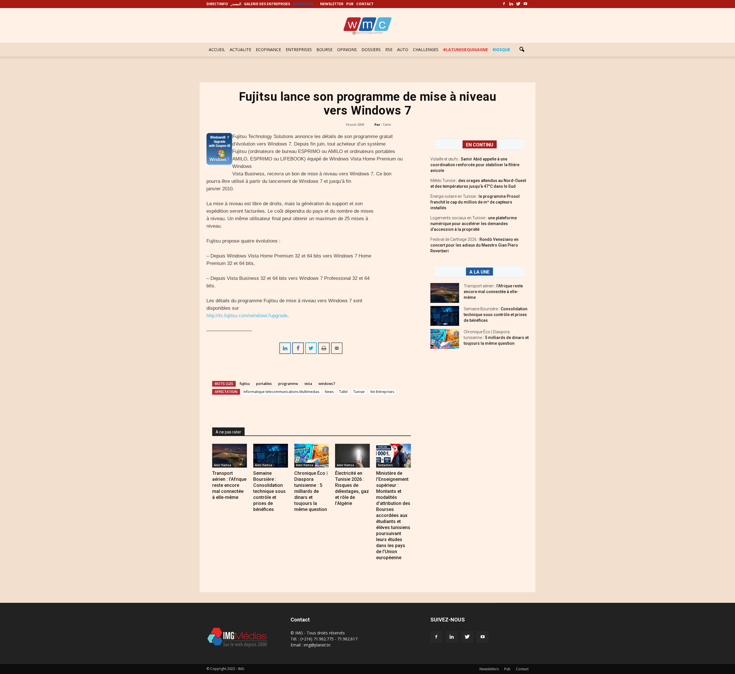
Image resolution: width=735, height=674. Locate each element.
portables (264, 383)
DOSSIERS (371, 49)
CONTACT (365, 3)
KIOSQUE (501, 49)
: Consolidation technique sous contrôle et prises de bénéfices (495, 315)
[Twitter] (518, 4)
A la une (479, 272)
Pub (507, 669)
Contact (522, 669)
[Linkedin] (511, 4)
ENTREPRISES (299, 49)
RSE (388, 49)
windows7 (326, 383)
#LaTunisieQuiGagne (465, 49)
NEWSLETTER (331, 3)
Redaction (385, 465)
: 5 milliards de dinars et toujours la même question (496, 338)
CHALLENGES (425, 49)
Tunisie (359, 391)
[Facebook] (504, 4)
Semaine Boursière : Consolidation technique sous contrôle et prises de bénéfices (269, 491)
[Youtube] (525, 4)
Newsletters (489, 669)
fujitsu (244, 383)
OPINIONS (347, 49)
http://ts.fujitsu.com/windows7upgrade (246, 315)
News (329, 391)
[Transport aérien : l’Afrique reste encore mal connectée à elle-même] (229, 456)
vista (308, 383)
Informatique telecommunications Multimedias (281, 391)
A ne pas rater (228, 432)
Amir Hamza (222, 465)
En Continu (479, 145)
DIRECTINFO (217, 3)
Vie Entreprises (382, 391)
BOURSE (324, 49)
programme (288, 383)
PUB (349, 3)
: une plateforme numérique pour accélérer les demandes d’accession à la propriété (473, 224)
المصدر (236, 3)
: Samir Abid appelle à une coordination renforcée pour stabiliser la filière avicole (474, 165)
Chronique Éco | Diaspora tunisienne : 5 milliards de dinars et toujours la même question (311, 491)
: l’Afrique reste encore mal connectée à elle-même (493, 292)
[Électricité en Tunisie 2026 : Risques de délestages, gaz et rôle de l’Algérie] (352, 456)
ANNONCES (303, 3)
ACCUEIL (217, 49)
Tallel (387, 124)
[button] (522, 50)
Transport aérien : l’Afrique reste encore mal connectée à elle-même (229, 485)
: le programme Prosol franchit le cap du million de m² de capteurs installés (475, 202)
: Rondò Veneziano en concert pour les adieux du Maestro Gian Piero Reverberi (474, 245)
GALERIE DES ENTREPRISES (267, 3)
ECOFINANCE (268, 49)
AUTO (402, 49)
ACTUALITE (240, 49)
